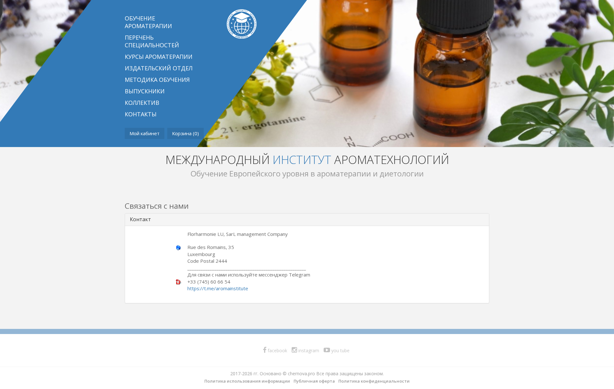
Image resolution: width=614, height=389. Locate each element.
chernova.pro (301, 373)
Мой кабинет (145, 133)
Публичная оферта (314, 381)
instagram (308, 350)
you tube (340, 350)
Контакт (140, 219)
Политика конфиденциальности (374, 381)
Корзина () (185, 133)
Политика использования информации (247, 381)
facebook (276, 350)
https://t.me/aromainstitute (217, 288)
